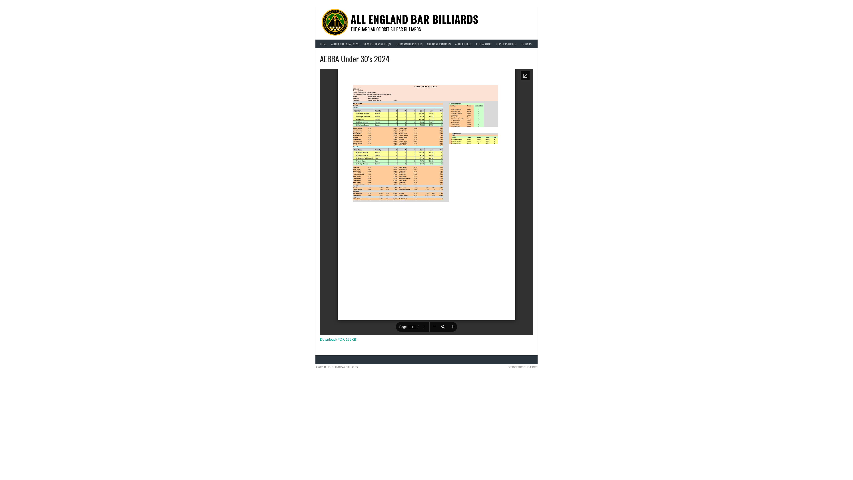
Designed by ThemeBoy (523, 367)
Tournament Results (409, 44)
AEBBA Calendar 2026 (345, 44)
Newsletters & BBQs (377, 44)
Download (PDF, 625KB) (338, 339)
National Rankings (439, 44)
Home (323, 44)
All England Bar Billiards (414, 19)
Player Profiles (506, 44)
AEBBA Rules (463, 44)
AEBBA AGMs (483, 44)
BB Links (526, 44)
